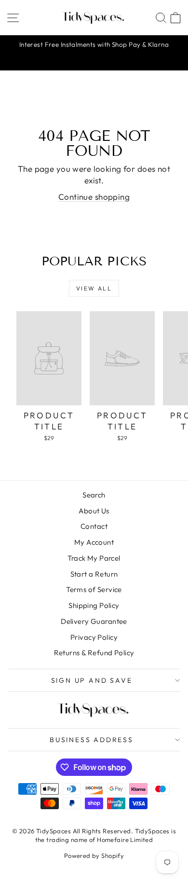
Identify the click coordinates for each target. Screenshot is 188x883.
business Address (92, 739)
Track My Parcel (93, 558)
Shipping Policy (93, 605)
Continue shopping (94, 197)
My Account (94, 542)
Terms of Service (94, 589)
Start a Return (94, 574)
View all (94, 288)
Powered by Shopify (94, 855)
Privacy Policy (94, 637)
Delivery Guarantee (94, 621)
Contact (94, 526)
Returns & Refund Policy (94, 652)
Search (94, 494)
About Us (94, 510)
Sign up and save (92, 680)
